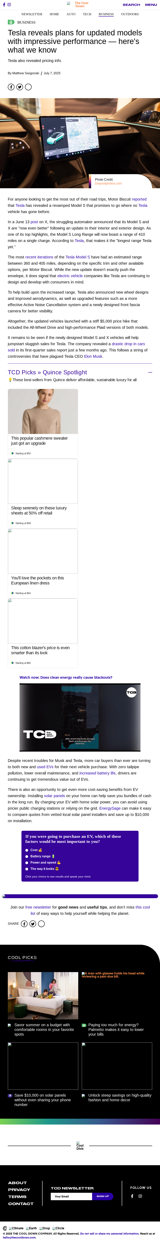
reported (139, 199)
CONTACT (21, 1204)
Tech (87, 14)
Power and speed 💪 (45, 862)
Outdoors (130, 14)
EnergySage (110, 808)
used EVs (45, 767)
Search (131, 5)
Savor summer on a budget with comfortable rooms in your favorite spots (44, 1029)
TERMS (17, 1197)
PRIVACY (19, 1189)
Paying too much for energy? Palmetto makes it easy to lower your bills (116, 1029)
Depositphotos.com (108, 183)
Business (106, 14)
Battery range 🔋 (42, 856)
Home (54, 14)
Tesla (20, 205)
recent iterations (39, 257)
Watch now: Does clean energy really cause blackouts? (66, 677)
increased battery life (97, 773)
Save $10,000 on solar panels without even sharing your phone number (42, 1100)
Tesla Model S (78, 257)
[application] (80, 717)
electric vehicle (70, 276)
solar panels (54, 796)
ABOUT (17, 1183)
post (34, 222)
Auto (71, 14)
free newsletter (38, 907)
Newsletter (31, 14)
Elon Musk (93, 356)
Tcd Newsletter (72, 1188)
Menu (151, 5)
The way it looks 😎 (44, 868)
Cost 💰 (36, 850)
